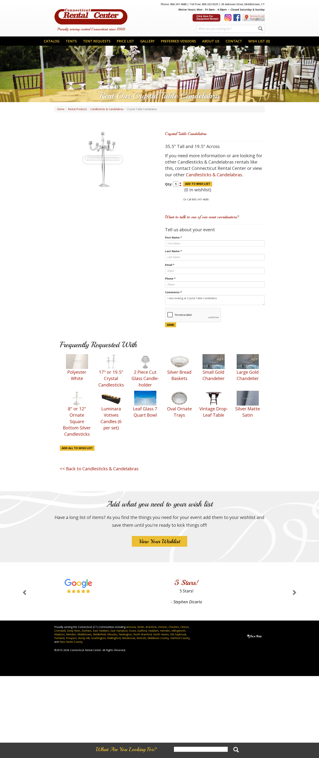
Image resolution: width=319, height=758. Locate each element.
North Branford (142, 634)
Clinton (184, 627)
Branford (151, 627)
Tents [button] (71, 41)
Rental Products (77, 109)
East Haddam (101, 630)
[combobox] (230, 28)
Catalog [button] (51, 41)
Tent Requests (96, 41)
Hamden (165, 630)
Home (60, 109)
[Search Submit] (260, 29)
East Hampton (119, 630)
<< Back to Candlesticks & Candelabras (99, 468)
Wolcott (141, 638)
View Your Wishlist (159, 541)
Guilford (142, 630)
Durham (86, 630)
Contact (234, 41)
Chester (162, 627)
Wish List (259, 41)
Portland (59, 638)
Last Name (173, 251)
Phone (170, 278)
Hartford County (180, 638)
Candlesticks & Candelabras (107, 109)
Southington (98, 638)
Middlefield (99, 634)
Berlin (140, 627)
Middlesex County (158, 638)
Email (169, 265)
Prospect (71, 638)
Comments (173, 292)
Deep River (73, 630)
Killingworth (178, 630)
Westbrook (128, 638)
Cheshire (174, 627)
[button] (24, 591)
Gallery (147, 41)
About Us (210, 41)
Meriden (71, 634)
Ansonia (131, 627)
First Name (173, 237)
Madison (59, 634)
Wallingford (114, 638)
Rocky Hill (84, 638)
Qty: (168, 184)
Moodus (112, 634)
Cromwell (60, 630)
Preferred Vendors (178, 41)
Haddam (153, 630)
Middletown (84, 634)
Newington (125, 634)
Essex (132, 630)
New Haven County (71, 641)
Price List (125, 41)
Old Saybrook (178, 634)
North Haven (161, 634)
